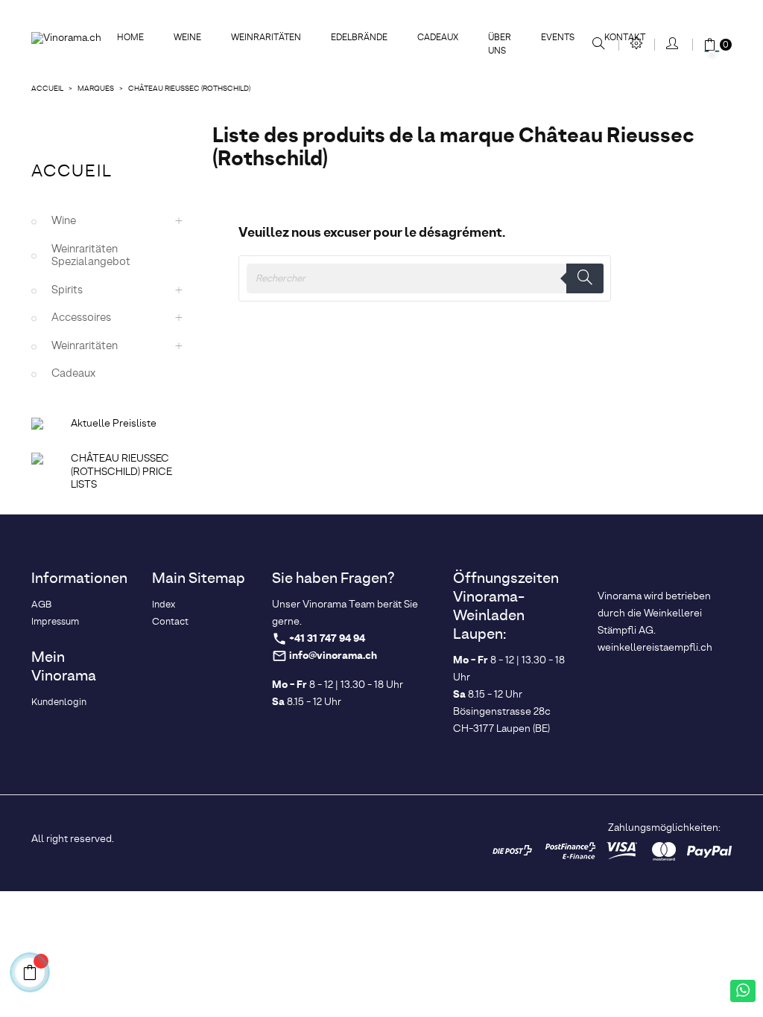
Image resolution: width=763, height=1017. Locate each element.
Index (163, 605)
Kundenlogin (58, 702)
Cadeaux (73, 373)
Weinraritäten (84, 346)
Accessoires (81, 317)
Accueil (72, 172)
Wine (63, 221)
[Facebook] (278, 837)
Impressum (55, 622)
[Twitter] (303, 837)
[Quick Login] (673, 44)
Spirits (67, 290)
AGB (41, 605)
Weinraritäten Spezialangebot (90, 256)
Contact (170, 622)
